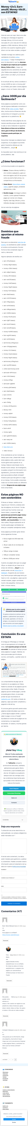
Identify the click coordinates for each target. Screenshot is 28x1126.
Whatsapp (5, 1072)
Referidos (5, 1091)
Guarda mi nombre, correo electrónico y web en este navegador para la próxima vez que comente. (14, 898)
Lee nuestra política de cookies (14, 1116)
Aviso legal (6, 1109)
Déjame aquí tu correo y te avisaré (13, 626)
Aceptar (14, 1119)
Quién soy (5, 1106)
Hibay (11, 955)
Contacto (14, 802)
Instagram (5, 1075)
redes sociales (14, 109)
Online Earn (18, 570)
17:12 (23, 955)
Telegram (5, 1073)
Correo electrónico (8, 877)
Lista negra (6, 1093)
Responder (5, 940)
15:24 (24, 926)
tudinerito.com (5, 699)
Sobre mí (14, 798)
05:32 (24, 997)
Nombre (4, 869)
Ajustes (14, 1122)
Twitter (5, 1077)
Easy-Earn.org (8, 447)
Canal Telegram (14, 788)
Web (2, 886)
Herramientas (6, 1096)
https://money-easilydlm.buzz (10, 935)
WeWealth (4, 573)
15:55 (24, 1030)
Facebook (5, 1078)
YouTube (5, 1080)
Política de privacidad (19, 866)
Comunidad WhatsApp (14, 793)
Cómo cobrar (6, 1094)
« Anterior (4, 1059)
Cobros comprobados (9, 1089)
